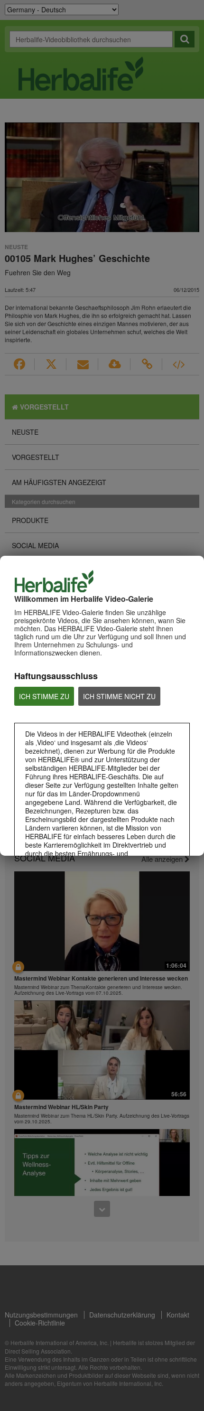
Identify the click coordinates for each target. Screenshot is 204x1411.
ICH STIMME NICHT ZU (119, 696)
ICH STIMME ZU (44, 696)
